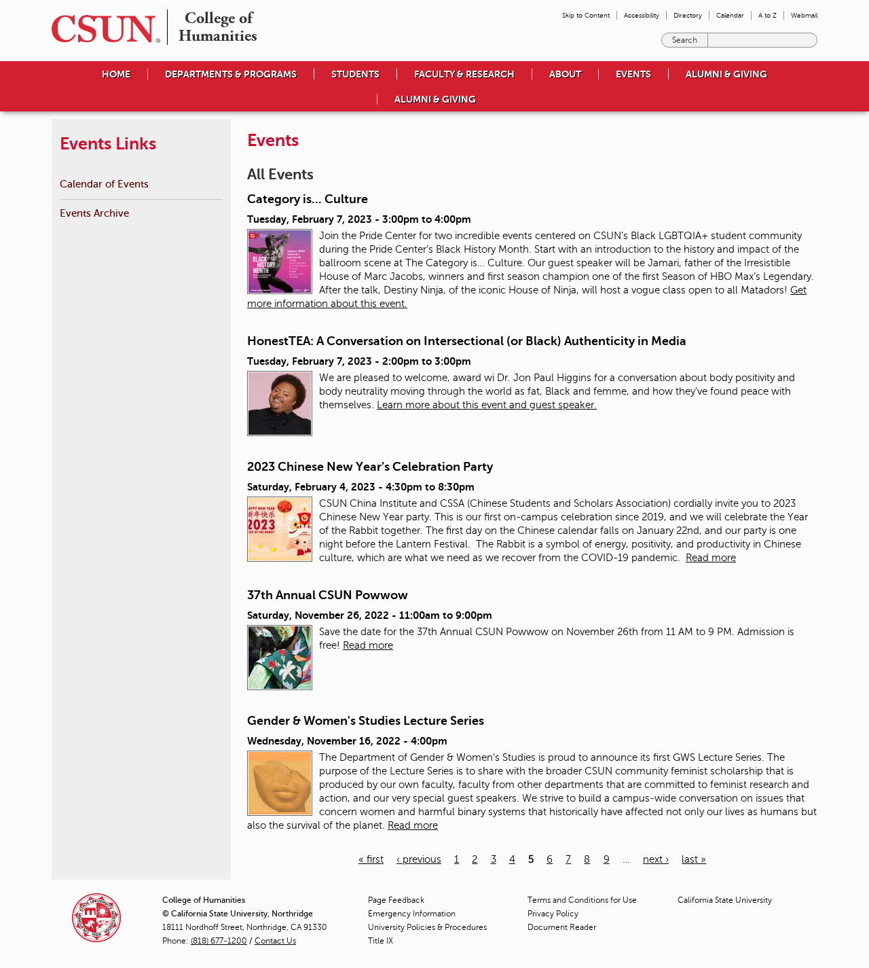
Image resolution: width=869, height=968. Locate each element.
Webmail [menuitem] (804, 15)
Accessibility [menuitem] (641, 15)
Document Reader (562, 927)
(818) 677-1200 (219, 941)
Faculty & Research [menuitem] (464, 74)
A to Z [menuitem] (767, 15)
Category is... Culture (307, 199)
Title (380, 941)
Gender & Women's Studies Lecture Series (365, 721)
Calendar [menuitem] (730, 15)
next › (656, 859)
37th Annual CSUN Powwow (327, 595)
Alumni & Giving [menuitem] (726, 74)
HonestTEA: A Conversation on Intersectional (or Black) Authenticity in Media (466, 341)
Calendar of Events (104, 184)
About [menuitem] (565, 74)
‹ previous (418, 859)
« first (371, 859)
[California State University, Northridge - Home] (101, 29)
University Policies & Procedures (427, 927)
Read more (711, 557)
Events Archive (94, 213)
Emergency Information (412, 913)
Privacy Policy (553, 913)
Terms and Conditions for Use (582, 900)
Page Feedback (396, 900)
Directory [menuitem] (687, 15)
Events (633, 74)
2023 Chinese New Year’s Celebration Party (370, 466)
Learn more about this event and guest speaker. (487, 404)
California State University (725, 900)
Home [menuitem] (116, 74)
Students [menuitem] (355, 74)
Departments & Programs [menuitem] (231, 74)
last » (694, 859)
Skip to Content (586, 15)
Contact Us (275, 941)
